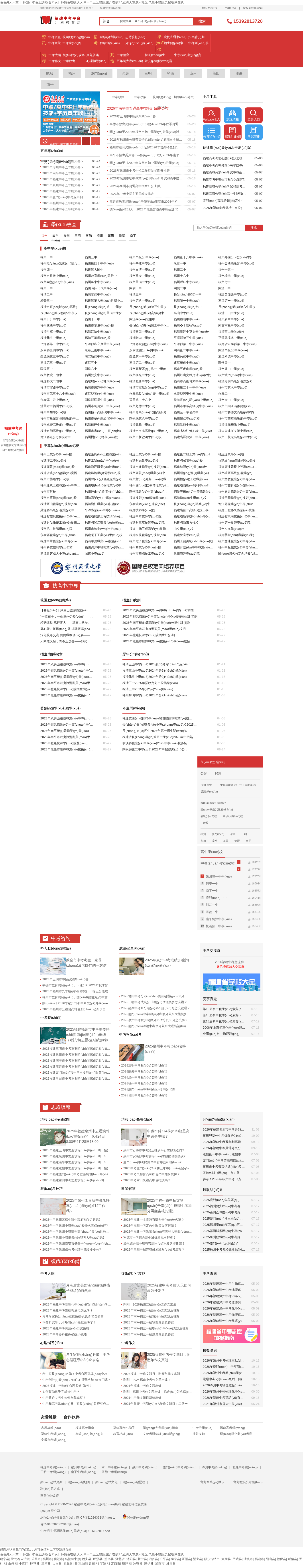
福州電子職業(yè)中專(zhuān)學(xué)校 (156, 541)
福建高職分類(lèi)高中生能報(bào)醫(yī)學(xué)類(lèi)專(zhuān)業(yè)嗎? (225, 193)
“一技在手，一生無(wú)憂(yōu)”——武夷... (67, 616)
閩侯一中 (135, 288)
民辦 (218, 773)
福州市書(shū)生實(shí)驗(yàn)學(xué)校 (113, 431)
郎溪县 (97, 1559)
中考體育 (123, 55)
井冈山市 (81, 1563)
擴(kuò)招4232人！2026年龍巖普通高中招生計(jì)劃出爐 (146, 209)
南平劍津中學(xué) (219, 919)
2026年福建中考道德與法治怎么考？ (67, 1310)
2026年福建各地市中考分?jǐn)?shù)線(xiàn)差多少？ (224, 1129)
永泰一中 (180, 263)
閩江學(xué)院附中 (142, 319)
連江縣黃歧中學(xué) (99, 393)
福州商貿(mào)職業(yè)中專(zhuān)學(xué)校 (161, 473)
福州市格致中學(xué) (54, 276)
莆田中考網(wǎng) (114, 1467)
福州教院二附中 (51, 375)
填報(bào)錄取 (184, 97)
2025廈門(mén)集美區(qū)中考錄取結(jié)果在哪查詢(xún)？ (224, 1200)
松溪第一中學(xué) (219, 926)
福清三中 (135, 294)
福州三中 (91, 257)
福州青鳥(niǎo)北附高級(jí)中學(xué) (154, 412)
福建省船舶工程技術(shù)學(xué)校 (109, 516)
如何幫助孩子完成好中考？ (61, 1391)
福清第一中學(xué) (187, 300)
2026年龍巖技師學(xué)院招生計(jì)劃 (148, 635)
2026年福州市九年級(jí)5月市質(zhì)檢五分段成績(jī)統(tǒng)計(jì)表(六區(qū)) (96, 991)
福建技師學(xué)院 (142, 510)
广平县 (164, 1559)
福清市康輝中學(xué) (99, 387)
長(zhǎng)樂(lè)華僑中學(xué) (105, 313)
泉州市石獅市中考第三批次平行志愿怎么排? (153, 1150)
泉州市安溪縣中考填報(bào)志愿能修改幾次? (154, 1156)
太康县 (226, 1559)
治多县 (153, 1559)
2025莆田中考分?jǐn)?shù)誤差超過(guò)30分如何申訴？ (160, 996)
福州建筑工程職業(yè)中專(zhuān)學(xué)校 (70, 485)
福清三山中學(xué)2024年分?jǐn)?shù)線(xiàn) (154, 670)
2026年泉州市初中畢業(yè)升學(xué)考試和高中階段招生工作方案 (146, 178)
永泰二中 (224, 393)
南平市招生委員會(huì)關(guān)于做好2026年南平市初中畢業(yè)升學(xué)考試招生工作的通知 (146, 155)
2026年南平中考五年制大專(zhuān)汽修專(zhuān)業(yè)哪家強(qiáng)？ (64, 161)
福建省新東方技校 (186, 522)
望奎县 (109, 1559)
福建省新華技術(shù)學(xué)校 (195, 516)
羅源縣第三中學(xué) (54, 356)
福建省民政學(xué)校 (143, 460)
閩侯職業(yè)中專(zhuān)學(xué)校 (153, 491)
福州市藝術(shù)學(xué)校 (58, 497)
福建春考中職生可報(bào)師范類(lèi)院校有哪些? (225, 179)
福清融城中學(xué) (142, 338)
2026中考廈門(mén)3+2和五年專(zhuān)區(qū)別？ (159, 1168)
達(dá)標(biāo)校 (233, 816)
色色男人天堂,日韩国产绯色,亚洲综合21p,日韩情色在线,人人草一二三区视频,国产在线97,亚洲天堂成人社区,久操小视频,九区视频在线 (92, 2)
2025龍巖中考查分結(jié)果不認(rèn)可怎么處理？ (155, 1008)
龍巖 (239, 73)
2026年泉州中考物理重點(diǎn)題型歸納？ (224, 1360)
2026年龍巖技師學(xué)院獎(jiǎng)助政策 (67, 743)
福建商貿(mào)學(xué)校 (57, 466)
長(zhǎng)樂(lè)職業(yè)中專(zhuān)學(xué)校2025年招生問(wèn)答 (161, 724)
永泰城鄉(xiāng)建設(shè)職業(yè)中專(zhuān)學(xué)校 (168, 504)
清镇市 (248, 1559)
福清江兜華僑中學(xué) (234, 424)
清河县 (46, 1563)
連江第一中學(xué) (231, 300)
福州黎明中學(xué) (187, 319)
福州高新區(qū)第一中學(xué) (149, 369)
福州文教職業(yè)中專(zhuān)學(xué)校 (245, 479)
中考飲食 (69, 61)
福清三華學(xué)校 (98, 338)
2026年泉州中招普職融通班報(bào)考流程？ (154, 1249)
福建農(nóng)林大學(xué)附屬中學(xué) (112, 381)
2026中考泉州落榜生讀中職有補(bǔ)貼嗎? (71, 1219)
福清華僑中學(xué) (98, 294)
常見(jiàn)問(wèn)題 (158, 61)
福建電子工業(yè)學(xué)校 (103, 535)
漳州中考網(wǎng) (214, 1467)
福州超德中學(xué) (142, 406)
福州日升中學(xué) (53, 319)
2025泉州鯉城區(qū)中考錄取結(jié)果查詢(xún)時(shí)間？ (224, 1237)
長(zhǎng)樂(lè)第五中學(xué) (150, 325)
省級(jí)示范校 (209, 816)
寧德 (170, 73)
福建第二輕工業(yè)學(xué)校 (194, 454)
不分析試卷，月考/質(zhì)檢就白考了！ (69, 1322)
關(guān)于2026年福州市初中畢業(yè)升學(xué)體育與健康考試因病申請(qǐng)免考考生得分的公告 (146, 132)
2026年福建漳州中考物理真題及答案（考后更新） (224, 1314)
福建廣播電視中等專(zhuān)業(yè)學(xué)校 (248, 466)
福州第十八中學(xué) (188, 257)
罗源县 (104, 1563)
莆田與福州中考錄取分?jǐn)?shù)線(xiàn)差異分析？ (224, 1135)
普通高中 (206, 785)
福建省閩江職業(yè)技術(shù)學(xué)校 (112, 522)
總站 (49, 73)
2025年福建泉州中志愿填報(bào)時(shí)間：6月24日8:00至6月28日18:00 (88, 1136)
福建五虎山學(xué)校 (188, 369)
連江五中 (91, 362)
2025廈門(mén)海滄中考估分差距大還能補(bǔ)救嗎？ (158, 1026)
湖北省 (120, 1559)
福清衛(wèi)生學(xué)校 (190, 497)
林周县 (171, 1563)
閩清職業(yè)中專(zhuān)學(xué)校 (109, 497)
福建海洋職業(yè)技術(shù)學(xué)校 (110, 466)
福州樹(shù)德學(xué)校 (101, 437)
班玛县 (126, 1563)
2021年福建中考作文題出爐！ (144, 1385)
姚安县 (86, 1559)
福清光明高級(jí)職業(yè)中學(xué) (242, 381)
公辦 (204, 773)
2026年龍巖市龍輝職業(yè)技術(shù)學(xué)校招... (67, 695)
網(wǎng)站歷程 (134, 1482)
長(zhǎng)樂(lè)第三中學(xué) (150, 307)
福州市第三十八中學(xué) (58, 393)
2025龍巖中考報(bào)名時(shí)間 (144, 1071)
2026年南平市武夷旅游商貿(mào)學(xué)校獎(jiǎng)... (67, 737)
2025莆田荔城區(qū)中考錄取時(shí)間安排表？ (224, 1212)
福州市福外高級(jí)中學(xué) (104, 418)
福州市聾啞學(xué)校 (54, 479)
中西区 (23, 1563)
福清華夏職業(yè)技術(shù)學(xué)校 (110, 541)
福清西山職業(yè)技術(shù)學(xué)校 (66, 504)
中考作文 (55, 61)
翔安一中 (212, 883)
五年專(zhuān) (51, 151)
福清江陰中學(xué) (98, 331)
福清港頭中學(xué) (187, 424)
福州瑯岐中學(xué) (187, 282)
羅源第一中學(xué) (142, 356)
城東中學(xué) (94, 553)
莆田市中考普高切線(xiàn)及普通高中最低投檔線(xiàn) (224, 1166)
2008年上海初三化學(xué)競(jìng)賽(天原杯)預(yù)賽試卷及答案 (224, 1027)
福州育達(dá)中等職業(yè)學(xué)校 (198, 547)
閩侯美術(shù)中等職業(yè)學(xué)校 (199, 491)
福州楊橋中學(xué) (231, 276)
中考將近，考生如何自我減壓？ (64, 1397)
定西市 (115, 1563)
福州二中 (180, 269)
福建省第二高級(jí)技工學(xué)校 (196, 510)
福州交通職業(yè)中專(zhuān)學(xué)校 (245, 541)
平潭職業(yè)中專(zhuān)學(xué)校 (109, 510)
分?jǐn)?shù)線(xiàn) (139, 43)
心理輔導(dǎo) (96, 61)
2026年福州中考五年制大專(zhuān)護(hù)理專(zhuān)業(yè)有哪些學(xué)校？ (64, 203)
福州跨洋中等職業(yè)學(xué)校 (107, 547)
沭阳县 (131, 1559)
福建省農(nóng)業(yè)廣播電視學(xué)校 (68, 473)
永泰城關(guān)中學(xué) (147, 350)
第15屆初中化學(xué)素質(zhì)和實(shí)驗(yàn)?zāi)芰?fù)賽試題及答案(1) (224, 1021)
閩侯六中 (91, 369)
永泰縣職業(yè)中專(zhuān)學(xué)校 (66, 535)
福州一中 (46, 257)
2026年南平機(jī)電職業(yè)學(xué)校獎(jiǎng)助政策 (67, 730)
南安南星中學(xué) (231, 325)
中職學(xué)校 (228, 785)
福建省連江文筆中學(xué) (236, 431)
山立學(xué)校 (183, 528)
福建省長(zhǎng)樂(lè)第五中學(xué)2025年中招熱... (158, 737)
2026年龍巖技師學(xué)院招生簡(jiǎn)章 (67, 689)
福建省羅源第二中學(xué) (191, 437)
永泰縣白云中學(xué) (54, 400)
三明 (148, 73)
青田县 (93, 1563)
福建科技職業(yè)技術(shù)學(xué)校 (155, 535)
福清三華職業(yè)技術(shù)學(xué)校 (244, 497)
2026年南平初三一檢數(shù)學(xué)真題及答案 (156, 1328)
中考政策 (54, 43)
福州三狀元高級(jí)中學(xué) (237, 437)
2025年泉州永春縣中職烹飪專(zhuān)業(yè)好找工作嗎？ (88, 1206)
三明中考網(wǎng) (53, 1472)
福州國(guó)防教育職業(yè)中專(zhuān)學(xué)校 (163, 485)
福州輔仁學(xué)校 (187, 418)
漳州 (193, 73)
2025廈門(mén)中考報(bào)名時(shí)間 (148, 1089)
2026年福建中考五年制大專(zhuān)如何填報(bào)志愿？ (64, 209)
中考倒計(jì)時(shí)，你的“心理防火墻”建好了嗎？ (76, 1379)
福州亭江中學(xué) (142, 263)
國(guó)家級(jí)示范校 (213, 802)
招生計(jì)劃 (196, 37)
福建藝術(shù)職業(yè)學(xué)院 (240, 535)
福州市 (47, 1559)
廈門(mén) (99, 73)
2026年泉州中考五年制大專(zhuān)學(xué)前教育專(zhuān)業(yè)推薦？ (64, 185)
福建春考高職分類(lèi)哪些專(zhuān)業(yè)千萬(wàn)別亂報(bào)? (225, 165)
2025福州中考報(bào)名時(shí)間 (144, 1083)
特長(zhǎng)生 (155, 55)
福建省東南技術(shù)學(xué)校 (239, 516)
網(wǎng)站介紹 (51, 1482)
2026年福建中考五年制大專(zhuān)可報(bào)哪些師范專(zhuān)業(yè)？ (64, 179)
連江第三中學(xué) (53, 362)
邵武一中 (212, 905)
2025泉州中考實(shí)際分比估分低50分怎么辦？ (154, 1020)
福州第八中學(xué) (142, 300)
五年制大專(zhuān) (130, 61)
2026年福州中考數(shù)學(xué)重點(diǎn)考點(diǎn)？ (224, 1373)
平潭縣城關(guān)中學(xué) (148, 344)
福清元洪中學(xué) (53, 338)
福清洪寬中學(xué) (53, 331)
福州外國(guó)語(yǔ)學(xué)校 (239, 257)
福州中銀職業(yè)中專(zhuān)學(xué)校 (245, 547)
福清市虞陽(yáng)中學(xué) (148, 387)
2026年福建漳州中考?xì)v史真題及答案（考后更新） (224, 1296)
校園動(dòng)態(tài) (76, 37)
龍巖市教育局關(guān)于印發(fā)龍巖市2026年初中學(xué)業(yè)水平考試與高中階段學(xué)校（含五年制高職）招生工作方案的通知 (146, 201)
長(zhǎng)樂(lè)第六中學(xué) (239, 307)
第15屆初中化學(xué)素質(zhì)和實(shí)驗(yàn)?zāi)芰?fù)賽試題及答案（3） (224, 1009)
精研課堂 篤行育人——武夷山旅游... (65, 622)
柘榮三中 (46, 300)
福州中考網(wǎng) (83, 1467)
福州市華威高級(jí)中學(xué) (193, 406)
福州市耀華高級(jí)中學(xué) (237, 418)
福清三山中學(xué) (231, 313)
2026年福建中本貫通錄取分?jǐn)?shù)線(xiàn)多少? (224, 1148)
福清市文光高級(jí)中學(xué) (148, 431)
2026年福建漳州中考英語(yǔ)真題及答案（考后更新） (224, 1321)
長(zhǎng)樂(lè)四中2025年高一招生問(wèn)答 (154, 730)
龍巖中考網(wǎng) (245, 1467)
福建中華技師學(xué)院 (145, 516)
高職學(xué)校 (209, 791)
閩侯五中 (46, 369)
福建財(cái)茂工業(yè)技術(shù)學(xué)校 (69, 522)
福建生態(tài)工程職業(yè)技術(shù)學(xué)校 (116, 454)
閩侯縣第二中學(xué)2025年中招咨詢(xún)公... (154, 749)
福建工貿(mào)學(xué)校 (102, 460)
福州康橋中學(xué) (53, 325)
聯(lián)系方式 (50, 1488)
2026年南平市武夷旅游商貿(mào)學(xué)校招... (67, 683)
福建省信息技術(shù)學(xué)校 (61, 516)
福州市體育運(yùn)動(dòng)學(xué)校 (244, 485)
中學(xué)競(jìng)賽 (187, 55)
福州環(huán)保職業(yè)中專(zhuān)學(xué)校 (117, 485)
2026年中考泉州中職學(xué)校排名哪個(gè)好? (75, 1225)
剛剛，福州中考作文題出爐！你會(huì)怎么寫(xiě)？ (159, 1391)
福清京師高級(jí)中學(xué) (58, 431)
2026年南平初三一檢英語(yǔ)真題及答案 (151, 1316)
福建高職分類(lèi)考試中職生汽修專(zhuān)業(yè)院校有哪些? (225, 172)
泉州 (125, 73)
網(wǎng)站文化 (106, 1482)
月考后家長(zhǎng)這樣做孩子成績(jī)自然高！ (74, 1316)
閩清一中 (224, 288)
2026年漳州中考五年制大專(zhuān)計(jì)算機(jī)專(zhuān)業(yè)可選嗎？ (64, 167)
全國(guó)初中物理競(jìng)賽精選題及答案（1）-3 (224, 1034)
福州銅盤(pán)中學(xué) (57, 282)
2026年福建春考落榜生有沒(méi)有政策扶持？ (225, 208)
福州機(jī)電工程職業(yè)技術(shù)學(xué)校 (204, 479)
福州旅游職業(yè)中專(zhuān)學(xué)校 (245, 491)
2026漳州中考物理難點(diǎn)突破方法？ (224, 1385)
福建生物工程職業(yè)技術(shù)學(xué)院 (158, 528)
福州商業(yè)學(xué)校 (145, 547)
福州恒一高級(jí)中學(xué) (103, 412)
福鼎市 (259, 1559)
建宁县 (4, 1559)
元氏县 (68, 1563)
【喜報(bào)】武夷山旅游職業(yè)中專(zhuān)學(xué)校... (67, 610)
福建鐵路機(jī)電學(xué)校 (103, 473)
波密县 (137, 1563)
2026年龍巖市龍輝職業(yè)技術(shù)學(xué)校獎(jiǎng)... (67, 749)
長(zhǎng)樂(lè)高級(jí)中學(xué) (152, 313)
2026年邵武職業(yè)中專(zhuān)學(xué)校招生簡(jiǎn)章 (67, 670)
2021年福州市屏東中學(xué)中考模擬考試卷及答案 (224, 1404)
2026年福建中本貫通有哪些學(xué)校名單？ (153, 1219)
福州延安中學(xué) (142, 276)
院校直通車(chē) (253, 8)
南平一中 (212, 890)
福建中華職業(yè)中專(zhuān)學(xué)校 (67, 541)
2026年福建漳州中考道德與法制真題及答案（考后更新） (224, 1302)
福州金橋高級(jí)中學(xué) (236, 263)
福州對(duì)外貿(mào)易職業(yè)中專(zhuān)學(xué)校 (167, 479)
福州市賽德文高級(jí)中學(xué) (239, 412)
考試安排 (254, 136)
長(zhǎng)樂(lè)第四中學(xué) (61, 313)
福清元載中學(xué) (142, 424)
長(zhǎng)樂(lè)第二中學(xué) (105, 307)
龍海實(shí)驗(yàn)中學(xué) (193, 400)
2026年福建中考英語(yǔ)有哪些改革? (224, 1397)
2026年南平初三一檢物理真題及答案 (148, 1322)
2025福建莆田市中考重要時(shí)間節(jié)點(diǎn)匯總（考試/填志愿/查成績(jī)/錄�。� (102, 1078)
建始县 (148, 1563)
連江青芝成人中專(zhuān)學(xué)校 (65, 553)
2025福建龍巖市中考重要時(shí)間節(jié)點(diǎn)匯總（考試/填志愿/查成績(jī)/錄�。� (102, 1066)
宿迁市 (58, 1559)
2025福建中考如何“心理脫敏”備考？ (67, 1385)
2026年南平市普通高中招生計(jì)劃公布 (138, 108)
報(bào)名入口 (211, 120)
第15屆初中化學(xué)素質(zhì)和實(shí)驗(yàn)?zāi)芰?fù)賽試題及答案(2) (224, 1015)
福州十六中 (181, 276)
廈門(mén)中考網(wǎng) (180, 1467)
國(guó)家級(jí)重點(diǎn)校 (217, 809)
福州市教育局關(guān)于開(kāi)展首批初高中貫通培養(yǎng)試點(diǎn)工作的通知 (99, 997)
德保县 (281, 1559)
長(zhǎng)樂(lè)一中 (188, 294)
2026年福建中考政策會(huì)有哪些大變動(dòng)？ (158, 1231)
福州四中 (46, 269)
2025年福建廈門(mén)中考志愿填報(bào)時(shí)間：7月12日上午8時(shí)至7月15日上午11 (105, 1174)
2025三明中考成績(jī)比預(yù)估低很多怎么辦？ (154, 1002)
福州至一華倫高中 (186, 412)
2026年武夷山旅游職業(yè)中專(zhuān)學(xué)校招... (67, 664)
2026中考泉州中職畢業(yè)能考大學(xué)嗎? (73, 1237)
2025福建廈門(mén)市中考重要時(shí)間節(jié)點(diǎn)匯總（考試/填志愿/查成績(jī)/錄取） (105, 1072)
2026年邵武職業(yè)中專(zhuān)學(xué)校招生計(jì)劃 (159, 616)
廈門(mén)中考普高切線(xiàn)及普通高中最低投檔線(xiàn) (224, 1160)
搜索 (202, 21)
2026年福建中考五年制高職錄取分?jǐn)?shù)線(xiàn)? (224, 1142)
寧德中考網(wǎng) (114, 1472)
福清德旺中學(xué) (98, 424)
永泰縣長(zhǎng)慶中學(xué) (149, 393)
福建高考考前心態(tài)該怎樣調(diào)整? (225, 158)
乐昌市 (36, 1559)
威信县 (292, 1559)
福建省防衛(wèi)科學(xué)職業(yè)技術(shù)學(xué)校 (211, 485)
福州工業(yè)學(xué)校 (56, 454)
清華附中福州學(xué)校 (56, 406)
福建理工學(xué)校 (53, 460)
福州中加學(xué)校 (53, 412)
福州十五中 (226, 269)
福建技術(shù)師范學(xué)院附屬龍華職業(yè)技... (157, 718)
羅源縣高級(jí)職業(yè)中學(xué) (62, 510)
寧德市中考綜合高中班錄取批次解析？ (149, 1237)
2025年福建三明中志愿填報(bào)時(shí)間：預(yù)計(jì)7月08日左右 (89, 1150)
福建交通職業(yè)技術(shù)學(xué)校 (155, 466)
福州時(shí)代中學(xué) (101, 288)
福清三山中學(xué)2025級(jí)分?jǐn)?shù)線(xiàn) (156, 664)
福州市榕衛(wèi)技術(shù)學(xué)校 (109, 528)
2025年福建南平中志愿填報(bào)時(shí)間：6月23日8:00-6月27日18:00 (92, 1162)
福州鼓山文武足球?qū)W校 (192, 375)
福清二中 (46, 294)
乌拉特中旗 (72, 1559)
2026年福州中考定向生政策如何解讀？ (150, 1225)
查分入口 (254, 119)
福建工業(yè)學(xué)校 (145, 454)
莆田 (216, 73)
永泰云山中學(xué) (98, 350)
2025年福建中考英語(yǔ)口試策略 (65, 1328)
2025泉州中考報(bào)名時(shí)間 (144, 1077)
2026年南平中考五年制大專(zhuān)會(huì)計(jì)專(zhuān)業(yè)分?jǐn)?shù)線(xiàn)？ (64, 173)
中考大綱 (55, 55)
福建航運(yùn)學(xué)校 (190, 466)
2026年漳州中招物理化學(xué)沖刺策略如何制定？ (224, 1391)
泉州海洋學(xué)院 (187, 553)
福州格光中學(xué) (142, 375)
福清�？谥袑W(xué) (188, 325)
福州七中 (224, 282)
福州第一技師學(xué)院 (234, 522)
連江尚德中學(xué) (231, 356)
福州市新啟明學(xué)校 (145, 437)
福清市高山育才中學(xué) (191, 381)
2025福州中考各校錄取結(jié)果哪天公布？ (224, 1249)
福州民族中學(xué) (187, 356)
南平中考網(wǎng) (83, 1472)
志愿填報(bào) (135, 37)
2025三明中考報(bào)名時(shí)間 (144, 1065)
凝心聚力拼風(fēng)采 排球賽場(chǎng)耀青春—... (67, 629)
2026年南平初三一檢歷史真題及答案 (148, 1334)
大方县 (57, 1563)
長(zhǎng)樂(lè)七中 (188, 307)
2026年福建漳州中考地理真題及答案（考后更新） (224, 1290)
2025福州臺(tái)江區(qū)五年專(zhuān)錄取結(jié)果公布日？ (224, 1224)
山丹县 (12, 1563)
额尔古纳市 (212, 1559)
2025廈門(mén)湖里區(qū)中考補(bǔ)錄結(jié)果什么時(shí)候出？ (224, 1218)
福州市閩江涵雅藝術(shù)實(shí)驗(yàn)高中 (249, 406)
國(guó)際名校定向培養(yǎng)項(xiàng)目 (247, 553)
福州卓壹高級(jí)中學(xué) (58, 424)
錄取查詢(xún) (110, 43)
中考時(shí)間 (72, 43)
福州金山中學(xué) (231, 400)
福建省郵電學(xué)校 (188, 460)
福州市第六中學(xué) (232, 387)
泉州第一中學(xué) (219, 876)
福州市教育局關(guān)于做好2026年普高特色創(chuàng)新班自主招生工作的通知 (146, 147)
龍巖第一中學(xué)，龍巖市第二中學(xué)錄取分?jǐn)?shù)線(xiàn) (224, 1154)
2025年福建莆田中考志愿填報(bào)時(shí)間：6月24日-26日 (84, 1180)
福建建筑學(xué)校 (231, 454)
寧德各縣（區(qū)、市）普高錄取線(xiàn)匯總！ (224, 1173)
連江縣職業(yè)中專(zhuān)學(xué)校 (244, 504)
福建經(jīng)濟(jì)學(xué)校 (236, 460)
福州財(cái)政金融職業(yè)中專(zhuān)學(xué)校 (118, 479)
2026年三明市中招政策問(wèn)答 (133, 116)
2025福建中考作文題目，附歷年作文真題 (151, 1374)
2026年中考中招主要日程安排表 (132, 194)
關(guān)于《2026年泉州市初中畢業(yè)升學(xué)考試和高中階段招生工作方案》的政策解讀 (146, 163)
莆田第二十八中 (140, 400)
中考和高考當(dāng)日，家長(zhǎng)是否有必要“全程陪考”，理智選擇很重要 (95, 1403)
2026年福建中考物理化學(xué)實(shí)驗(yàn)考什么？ (79, 1304)
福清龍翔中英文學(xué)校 (191, 331)
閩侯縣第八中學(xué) (143, 418)
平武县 (237, 1559)
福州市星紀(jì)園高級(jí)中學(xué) (63, 418)
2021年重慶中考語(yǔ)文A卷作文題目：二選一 (155, 1403)
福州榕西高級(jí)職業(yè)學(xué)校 (242, 473)
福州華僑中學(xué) (142, 282)
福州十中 (46, 288)
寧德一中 (212, 912)
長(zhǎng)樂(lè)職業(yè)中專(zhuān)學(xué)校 (206, 504)
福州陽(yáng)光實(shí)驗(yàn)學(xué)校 (67, 263)
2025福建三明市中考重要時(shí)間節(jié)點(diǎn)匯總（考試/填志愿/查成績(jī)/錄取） (101, 1048)
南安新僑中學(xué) (98, 356)
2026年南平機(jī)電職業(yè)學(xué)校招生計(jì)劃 (156, 622)
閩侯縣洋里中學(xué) (99, 400)
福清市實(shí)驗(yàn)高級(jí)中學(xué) (66, 307)
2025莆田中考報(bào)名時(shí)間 (144, 1095)
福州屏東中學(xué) (98, 282)
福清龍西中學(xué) (142, 381)
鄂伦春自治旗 (20, 1559)
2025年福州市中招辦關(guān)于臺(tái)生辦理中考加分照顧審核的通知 (169, 1206)
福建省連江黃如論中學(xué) (193, 431)
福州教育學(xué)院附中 (101, 276)
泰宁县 (175, 1559)
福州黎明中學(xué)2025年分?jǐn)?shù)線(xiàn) (154, 695)
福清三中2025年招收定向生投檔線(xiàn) (150, 683)
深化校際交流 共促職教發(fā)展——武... (67, 635)
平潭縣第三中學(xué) (188, 338)
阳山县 (270, 1559)
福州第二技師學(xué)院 (56, 528)
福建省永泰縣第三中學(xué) (237, 344)
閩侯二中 (180, 288)
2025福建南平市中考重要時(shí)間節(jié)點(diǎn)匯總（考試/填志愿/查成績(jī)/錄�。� (102, 1060)
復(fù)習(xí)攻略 (74, 55)
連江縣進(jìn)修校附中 (55, 437)
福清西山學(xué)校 (231, 331)
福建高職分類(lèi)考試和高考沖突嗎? (225, 186)
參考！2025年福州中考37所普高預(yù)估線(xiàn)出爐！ (224, 1179)
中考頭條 (118, 97)
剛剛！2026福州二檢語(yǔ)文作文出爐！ (151, 1304)
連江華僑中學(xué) (187, 362)
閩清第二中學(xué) (187, 350)
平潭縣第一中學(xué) (188, 344)
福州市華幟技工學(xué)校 (147, 553)
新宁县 (142, 1559)
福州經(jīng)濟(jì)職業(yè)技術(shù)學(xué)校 (205, 473)
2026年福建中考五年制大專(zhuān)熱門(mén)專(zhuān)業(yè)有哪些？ (64, 191)
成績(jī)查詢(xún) (112, 37)
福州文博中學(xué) (142, 269)
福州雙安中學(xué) (98, 375)
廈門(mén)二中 (216, 898)
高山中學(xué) (183, 313)
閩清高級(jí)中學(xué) (233, 350)
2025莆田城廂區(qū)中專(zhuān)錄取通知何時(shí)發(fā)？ (224, 1231)
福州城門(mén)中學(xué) (235, 375)
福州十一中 (92, 319)
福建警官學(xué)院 (187, 535)
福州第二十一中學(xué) (190, 387)
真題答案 (93, 55)
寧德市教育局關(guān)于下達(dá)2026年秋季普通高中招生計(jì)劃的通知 (146, 124)
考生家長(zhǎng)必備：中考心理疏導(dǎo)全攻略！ (78, 1374)
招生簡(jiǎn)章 (173, 43)
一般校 (205, 822)
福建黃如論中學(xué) (232, 294)
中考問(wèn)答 (198, 43)
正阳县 (186, 1559)
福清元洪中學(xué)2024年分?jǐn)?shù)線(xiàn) (154, 676)
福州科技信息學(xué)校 (56, 547)
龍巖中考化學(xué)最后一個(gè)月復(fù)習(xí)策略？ (224, 1379)
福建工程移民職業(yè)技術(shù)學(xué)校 (247, 510)
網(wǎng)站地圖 (79, 1482)
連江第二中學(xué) (142, 362)
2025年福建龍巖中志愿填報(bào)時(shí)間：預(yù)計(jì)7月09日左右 (89, 1168)
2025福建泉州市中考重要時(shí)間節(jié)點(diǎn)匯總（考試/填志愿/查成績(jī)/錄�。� (102, 1054)
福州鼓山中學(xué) (231, 369)
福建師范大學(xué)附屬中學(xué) (107, 300)
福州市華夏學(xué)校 (99, 325)
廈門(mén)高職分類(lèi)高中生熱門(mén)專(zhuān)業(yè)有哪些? (225, 200)
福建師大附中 (94, 269)
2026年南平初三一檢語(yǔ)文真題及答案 (151, 1310)
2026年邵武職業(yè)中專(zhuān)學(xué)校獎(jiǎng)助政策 (67, 724)
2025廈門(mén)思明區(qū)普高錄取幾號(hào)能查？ (224, 1243)
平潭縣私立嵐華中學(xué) (102, 344)
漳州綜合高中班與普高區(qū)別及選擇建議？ (154, 1243)
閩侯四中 (224, 362)
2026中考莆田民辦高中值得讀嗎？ (147, 1180)
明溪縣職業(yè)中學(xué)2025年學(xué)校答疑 (154, 743)
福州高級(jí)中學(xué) (144, 257)
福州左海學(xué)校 (231, 528)
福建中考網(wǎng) (53, 1434)
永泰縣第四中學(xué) (54, 350)
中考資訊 (54, 37)
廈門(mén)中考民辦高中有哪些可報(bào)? (152, 1162)
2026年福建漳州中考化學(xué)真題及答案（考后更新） (224, 1308)
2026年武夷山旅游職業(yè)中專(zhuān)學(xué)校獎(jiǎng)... (67, 718)
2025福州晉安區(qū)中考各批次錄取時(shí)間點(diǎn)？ (224, 1206)
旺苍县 (34, 1563)
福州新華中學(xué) (231, 319)
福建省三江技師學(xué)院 (147, 522)
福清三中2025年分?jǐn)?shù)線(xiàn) (147, 689)
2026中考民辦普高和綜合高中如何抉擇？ (151, 1174)
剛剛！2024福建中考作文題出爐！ (147, 1379)
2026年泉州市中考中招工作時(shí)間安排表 (140, 170)
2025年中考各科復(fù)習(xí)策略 (64, 1334)
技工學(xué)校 (247, 785)
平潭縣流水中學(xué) (232, 338)
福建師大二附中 (51, 381)
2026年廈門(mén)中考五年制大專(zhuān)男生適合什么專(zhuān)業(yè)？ (64, 197)
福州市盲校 (48, 491)
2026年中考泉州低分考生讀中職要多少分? (71, 1249)
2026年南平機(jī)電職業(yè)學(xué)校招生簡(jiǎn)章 (67, 676)
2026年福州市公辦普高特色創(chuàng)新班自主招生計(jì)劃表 (146, 139)
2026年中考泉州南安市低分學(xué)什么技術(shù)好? (79, 1243)
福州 (71, 73)
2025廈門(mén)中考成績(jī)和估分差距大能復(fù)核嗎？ (159, 1014)
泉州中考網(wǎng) (144, 1467)
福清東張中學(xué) (142, 331)
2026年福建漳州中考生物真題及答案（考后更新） (224, 1283)
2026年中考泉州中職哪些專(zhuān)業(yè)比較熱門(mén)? (82, 1231)
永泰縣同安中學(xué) (188, 393)
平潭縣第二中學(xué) (54, 344)
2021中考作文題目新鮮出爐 (142, 1397)
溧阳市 (160, 1563)
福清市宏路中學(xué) (54, 387)
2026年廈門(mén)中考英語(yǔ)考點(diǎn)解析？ (224, 1366)
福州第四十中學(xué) (99, 263)
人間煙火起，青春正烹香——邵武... (65, 641)
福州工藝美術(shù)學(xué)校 (193, 541)
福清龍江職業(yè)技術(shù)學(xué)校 (110, 504)
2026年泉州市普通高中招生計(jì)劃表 (135, 186)
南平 (50, 84)
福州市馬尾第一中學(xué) (102, 406)
